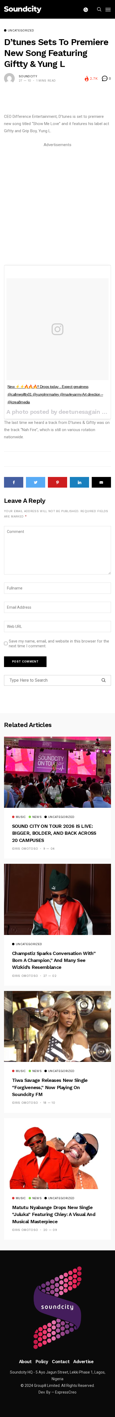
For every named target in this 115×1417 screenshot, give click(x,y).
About (25, 1361)
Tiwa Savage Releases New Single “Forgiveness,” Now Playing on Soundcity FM (50, 1087)
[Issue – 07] (57, 1307)
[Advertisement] (57, 205)
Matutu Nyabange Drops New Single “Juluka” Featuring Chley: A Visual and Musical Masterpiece (53, 1214)
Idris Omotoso (25, 848)
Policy (42, 1361)
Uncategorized (21, 30)
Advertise (83, 1361)
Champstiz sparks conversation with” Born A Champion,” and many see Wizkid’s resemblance (53, 960)
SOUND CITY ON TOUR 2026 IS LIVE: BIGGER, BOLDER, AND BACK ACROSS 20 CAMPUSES (54, 833)
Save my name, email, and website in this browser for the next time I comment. (59, 643)
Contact (61, 1361)
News (37, 817)
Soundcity (28, 76)
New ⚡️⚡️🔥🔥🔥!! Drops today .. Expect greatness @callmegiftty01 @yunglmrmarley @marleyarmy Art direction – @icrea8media (55, 394)
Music (21, 817)
